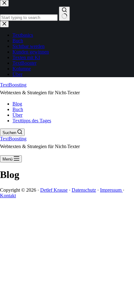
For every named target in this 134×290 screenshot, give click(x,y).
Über (17, 115)
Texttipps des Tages (31, 120)
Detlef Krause (54, 190)
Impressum (111, 190)
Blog (17, 103)
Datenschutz (84, 190)
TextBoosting (13, 84)
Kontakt (8, 195)
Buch (17, 109)
